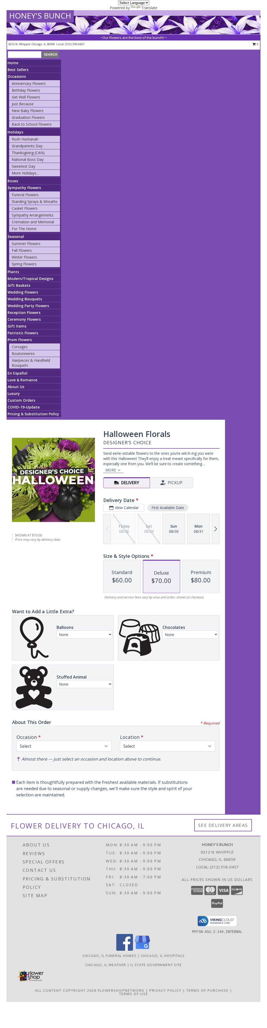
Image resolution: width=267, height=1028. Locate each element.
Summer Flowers (26, 243)
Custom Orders (21, 400)
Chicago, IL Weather (105, 964)
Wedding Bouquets (25, 298)
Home (13, 62)
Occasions (17, 76)
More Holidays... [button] (25, 173)
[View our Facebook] (124, 949)
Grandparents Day (27, 145)
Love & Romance (22, 379)
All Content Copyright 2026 (65, 990)
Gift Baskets (19, 285)
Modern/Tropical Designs (30, 278)
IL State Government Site (156, 964)
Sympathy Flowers (24, 187)
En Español (17, 373)
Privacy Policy (165, 990)
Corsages (20, 346)
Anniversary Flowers (29, 83)
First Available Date (167, 507)
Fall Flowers (22, 250)
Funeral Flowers (25, 194)
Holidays (15, 132)
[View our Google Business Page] (142, 949)
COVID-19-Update (24, 407)
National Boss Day (28, 159)
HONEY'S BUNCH (40, 15)
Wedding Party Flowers (28, 305)
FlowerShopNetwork (121, 990)
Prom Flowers (20, 339)
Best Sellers (18, 69)
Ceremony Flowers (24, 319)
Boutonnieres (23, 353)
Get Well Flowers (26, 97)
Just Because (23, 103)
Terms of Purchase (207, 990)
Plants (13, 271)
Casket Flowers (25, 208)
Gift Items (17, 326)
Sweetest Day (23, 166)
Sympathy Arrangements (32, 215)
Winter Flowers (24, 257)
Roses (13, 180)
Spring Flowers (24, 263)
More (110, 470)
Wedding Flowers (23, 292)
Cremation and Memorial (33, 221)
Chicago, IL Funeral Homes (109, 955)
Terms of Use (133, 993)
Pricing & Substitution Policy (33, 413)
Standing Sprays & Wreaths (35, 201)
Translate (149, 7)
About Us (16, 386)
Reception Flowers (24, 312)
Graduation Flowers (28, 117)
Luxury (14, 393)
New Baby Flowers (28, 110)
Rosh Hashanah (25, 139)
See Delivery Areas (223, 825)
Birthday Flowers (26, 90)
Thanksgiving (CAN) (28, 152)
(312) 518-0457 (74, 44)
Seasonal (16, 236)
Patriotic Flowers (23, 332)
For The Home (24, 228)
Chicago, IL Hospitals (163, 955)
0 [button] (257, 44)
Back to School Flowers (32, 124)
